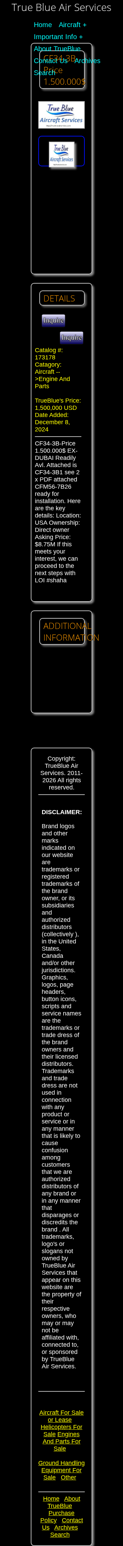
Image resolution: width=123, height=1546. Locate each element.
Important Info (55, 36)
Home (43, 24)
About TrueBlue (57, 48)
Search (44, 72)
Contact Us (51, 60)
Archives (87, 60)
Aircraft (70, 24)
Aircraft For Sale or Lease (61, 1416)
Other (68, 1477)
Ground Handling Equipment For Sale (61, 1470)
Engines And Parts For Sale (62, 1441)
